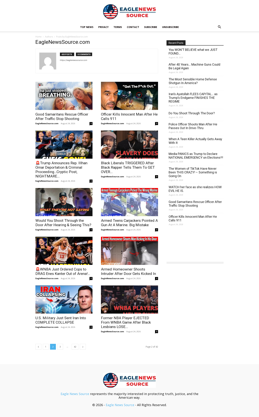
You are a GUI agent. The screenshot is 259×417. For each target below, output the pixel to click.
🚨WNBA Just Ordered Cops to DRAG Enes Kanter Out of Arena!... (62, 271)
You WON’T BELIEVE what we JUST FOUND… (193, 51)
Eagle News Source (75, 394)
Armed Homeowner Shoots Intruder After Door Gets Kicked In (128, 271)
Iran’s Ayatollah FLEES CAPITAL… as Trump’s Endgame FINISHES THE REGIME (193, 97)
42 (75, 346)
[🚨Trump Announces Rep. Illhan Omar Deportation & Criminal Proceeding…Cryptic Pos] (63, 144)
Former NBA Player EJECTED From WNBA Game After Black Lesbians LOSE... (126, 322)
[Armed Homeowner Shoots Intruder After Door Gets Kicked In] (129, 251)
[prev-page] (38, 347)
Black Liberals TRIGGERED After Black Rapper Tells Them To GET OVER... (128, 167)
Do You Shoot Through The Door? (192, 113)
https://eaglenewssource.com (73, 60)
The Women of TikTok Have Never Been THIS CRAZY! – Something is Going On (193, 172)
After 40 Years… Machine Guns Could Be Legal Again (194, 66)
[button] (219, 27)
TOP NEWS (86, 27)
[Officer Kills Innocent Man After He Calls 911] (129, 96)
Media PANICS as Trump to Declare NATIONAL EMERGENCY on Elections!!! (196, 155)
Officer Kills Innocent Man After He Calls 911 (193, 218)
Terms (117, 27)
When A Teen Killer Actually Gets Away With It (195, 141)
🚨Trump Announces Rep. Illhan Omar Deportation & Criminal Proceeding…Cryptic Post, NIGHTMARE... (61, 169)
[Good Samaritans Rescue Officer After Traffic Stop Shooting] (63, 96)
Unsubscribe (170, 27)
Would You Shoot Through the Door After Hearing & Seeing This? (63, 222)
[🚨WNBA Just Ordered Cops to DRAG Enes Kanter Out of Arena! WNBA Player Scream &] (63, 251)
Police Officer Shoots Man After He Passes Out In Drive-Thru (193, 126)
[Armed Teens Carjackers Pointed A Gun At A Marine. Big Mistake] (129, 202)
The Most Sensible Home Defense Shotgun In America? (193, 81)
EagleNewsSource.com (46, 123)
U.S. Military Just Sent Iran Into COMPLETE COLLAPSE (60, 320)
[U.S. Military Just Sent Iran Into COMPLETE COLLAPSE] (63, 299)
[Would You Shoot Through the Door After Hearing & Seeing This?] (63, 202)
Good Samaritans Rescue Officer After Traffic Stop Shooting (61, 116)
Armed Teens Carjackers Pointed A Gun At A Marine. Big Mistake (129, 222)
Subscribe (150, 27)
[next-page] (83, 347)
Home (38, 36)
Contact (133, 27)
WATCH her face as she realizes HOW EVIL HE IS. (195, 189)
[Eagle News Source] (129, 11)
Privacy (103, 27)
